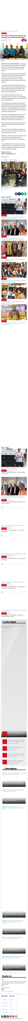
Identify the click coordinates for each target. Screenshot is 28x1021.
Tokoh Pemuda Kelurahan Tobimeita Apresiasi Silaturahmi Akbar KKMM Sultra (13, 323)
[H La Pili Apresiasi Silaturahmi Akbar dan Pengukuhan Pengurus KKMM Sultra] (14, 249)
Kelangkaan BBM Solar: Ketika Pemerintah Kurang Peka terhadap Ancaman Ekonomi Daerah (13, 217)
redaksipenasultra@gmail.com (8, 991)
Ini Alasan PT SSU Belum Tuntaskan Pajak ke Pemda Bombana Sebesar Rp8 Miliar (16, 754)
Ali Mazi (11, 1012)
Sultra (11, 1006)
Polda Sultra (12, 1009)
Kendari (11, 999)
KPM (5, 160)
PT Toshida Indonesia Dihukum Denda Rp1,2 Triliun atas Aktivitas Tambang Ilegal (16, 741)
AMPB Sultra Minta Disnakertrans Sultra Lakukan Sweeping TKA (16, 748)
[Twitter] (19, 193)
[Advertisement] (14, 15)
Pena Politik (4, 1006)
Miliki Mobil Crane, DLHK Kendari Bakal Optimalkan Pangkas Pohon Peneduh (15, 761)
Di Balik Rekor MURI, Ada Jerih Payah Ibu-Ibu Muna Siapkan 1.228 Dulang (12, 302)
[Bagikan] (25, 40)
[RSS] (16, 1016)
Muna (11, 1002)
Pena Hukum (4, 1009)
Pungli (15, 160)
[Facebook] (16, 193)
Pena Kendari (4, 33)
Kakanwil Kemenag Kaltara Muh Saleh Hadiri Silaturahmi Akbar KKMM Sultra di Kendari (13, 281)
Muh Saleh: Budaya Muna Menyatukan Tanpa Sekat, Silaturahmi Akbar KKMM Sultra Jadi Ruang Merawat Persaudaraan (12, 239)
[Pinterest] (8, 1016)
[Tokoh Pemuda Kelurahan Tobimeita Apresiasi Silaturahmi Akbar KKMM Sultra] (14, 312)
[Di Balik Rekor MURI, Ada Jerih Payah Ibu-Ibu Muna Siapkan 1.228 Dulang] (14, 291)
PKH (10, 160)
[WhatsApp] (25, 193)
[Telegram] (22, 193)
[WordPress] (10, 1016)
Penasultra (3, 39)
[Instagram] (13, 1016)
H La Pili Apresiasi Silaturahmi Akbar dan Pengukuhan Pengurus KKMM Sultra (13, 260)
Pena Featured (4, 1012)
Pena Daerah (4, 999)
